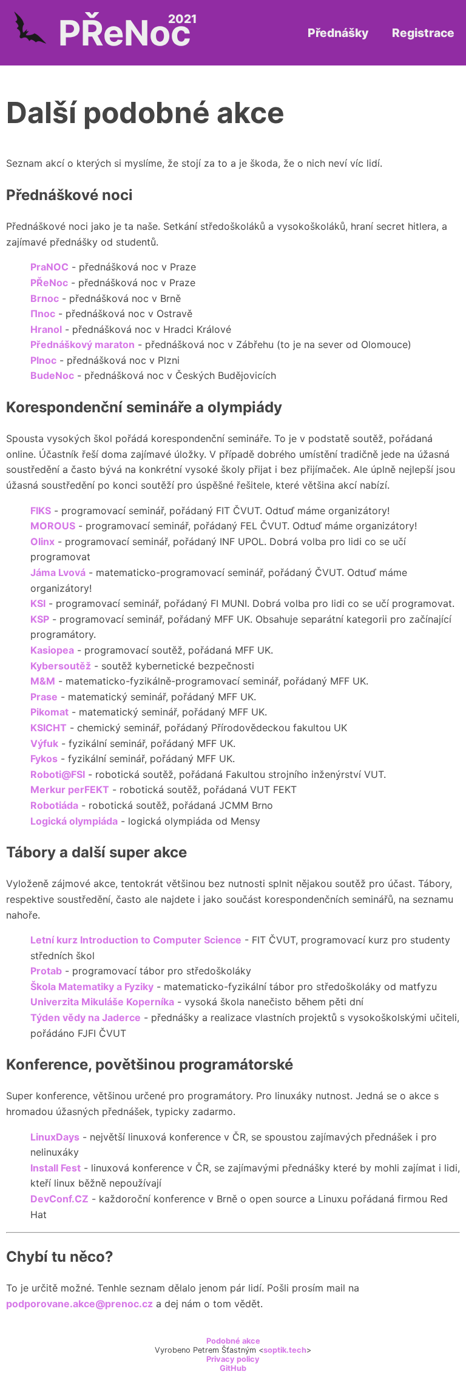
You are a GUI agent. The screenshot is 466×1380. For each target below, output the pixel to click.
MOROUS (52, 526)
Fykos (44, 758)
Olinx (42, 541)
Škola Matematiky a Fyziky (92, 986)
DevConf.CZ (59, 1199)
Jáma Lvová (58, 572)
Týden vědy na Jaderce (85, 1017)
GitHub (233, 1368)
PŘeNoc (49, 282)
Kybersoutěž (60, 666)
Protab (46, 971)
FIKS (40, 510)
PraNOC (49, 267)
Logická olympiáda (74, 821)
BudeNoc (52, 375)
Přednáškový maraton (82, 344)
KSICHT (48, 728)
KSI (38, 603)
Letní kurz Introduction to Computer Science (135, 940)
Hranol (46, 329)
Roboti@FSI (57, 774)
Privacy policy (233, 1359)
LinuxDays (54, 1137)
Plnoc (43, 360)
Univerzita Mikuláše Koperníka (102, 1002)
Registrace (423, 32)
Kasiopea (52, 650)
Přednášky (338, 32)
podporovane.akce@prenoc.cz (79, 1304)
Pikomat (49, 712)
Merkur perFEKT (69, 789)
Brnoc (44, 298)
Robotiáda (54, 805)
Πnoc (42, 313)
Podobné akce (233, 1340)
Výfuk (44, 743)
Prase (44, 697)
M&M (42, 681)
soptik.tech (284, 1350)
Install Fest (55, 1168)
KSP (39, 619)
